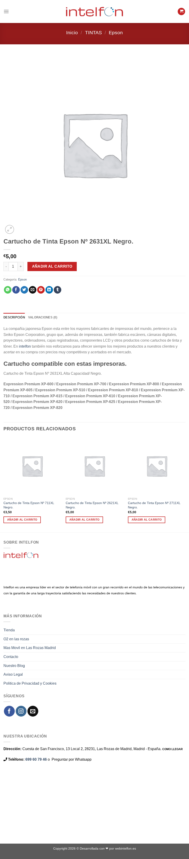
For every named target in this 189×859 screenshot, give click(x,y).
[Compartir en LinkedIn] (49, 290)
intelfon (25, 346)
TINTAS (93, 32)
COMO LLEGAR (172, 749)
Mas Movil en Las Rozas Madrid (29, 648)
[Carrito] (181, 11)
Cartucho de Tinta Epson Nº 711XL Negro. (28, 505)
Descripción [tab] (14, 317)
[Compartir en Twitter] (24, 290)
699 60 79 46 (36, 759)
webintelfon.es (125, 848)
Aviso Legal (13, 674)
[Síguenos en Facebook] (9, 711)
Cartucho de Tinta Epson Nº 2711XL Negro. (154, 505)
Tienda (9, 630)
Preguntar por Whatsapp (72, 759)
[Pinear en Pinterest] (41, 290)
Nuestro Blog (14, 666)
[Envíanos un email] (32, 711)
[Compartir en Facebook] (16, 290)
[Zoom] (9, 229)
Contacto (10, 657)
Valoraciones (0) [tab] (42, 317)
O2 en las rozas (16, 639)
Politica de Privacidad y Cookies (29, 683)
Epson (116, 32)
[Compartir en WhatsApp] (8, 290)
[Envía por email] (32, 290)
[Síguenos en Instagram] (21, 711)
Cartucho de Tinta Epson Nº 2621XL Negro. (92, 505)
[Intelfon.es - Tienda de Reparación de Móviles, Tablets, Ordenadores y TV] (94, 11)
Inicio (72, 32)
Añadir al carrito (52, 266)
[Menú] (6, 11)
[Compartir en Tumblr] (57, 290)
